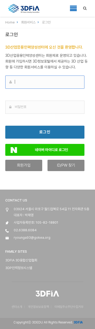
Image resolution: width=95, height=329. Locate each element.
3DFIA (78, 322)
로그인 (46, 22)
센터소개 (17, 307)
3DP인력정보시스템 (18, 268)
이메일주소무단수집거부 (68, 307)
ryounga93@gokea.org (32, 237)
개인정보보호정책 (38, 307)
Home (10, 22)
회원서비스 (28, 22)
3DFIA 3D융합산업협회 (21, 260)
